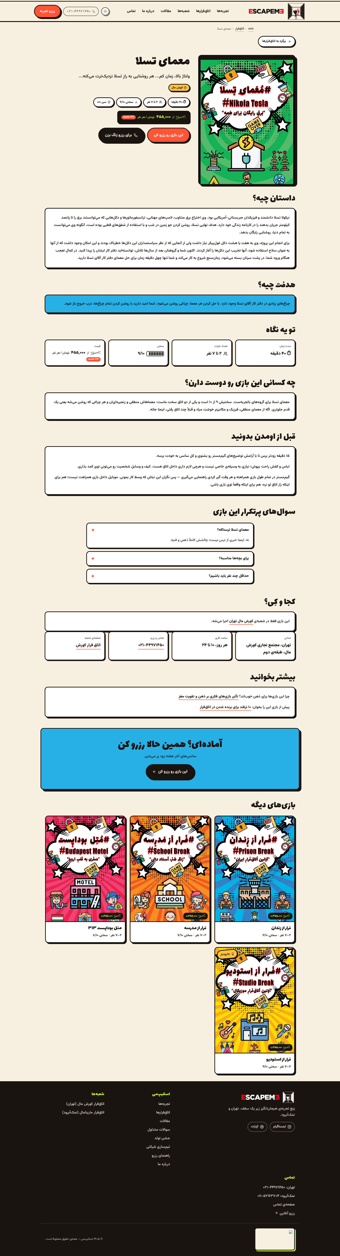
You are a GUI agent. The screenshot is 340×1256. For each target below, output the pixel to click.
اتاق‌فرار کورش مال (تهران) (85, 1104)
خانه (251, 28)
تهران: (279, 1187)
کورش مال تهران (241, 621)
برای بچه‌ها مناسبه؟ (234, 558)
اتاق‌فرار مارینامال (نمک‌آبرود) (83, 1113)
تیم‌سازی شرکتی (158, 1147)
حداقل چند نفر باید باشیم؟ (229, 576)
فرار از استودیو (278, 1060)
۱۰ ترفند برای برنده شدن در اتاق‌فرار (225, 707)
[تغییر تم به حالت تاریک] (105, 11)
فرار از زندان (281, 928)
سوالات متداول (159, 1130)
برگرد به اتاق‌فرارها (274, 41)
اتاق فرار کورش (88, 645)
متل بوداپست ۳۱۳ (105, 928)
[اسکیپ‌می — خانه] (277, 11)
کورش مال (177, 88)
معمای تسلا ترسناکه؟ (233, 530)
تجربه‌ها (223, 11)
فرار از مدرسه (195, 928)
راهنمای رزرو (161, 1156)
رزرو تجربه (47, 11)
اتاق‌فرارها (203, 11)
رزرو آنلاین (287, 1213)
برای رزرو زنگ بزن (118, 135)
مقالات (166, 11)
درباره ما (148, 11)
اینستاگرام (279, 1126)
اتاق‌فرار (239, 28)
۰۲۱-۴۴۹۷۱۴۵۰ (151, 645)
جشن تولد (162, 1138)
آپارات (254, 1126)
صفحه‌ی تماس (284, 1205)
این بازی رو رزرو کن (168, 135)
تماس (131, 11)
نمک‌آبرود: (276, 1196)
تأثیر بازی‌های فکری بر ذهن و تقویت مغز (208, 697)
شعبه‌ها (184, 11)
